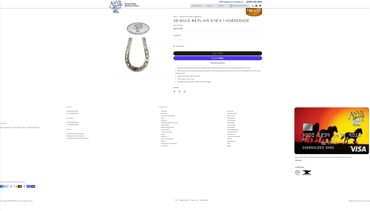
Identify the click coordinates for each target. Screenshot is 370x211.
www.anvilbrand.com (78, 136)
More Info (298, 160)
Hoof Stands (231, 127)
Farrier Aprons (165, 129)
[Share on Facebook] (174, 91)
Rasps (229, 146)
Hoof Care (230, 111)
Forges (163, 134)
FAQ (176, 200)
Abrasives (164, 111)
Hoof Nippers (231, 118)
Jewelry (229, 139)
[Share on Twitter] (179, 91)
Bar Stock (164, 120)
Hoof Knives (231, 116)
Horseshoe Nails (232, 132)
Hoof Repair (230, 123)
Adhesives (164, 113)
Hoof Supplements (233, 129)
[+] (181, 39)
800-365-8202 (255, 2)
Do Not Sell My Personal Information (78, 138)
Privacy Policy (194, 200)
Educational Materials (167, 127)
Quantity (177, 35)
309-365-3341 (73, 113)
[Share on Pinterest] (184, 91)
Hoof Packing (231, 120)
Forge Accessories (166, 132)
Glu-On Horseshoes (167, 139)
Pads (228, 143)
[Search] (253, 6)
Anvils (163, 118)
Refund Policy (204, 200)
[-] (175, 39)
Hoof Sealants (231, 125)
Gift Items (164, 136)
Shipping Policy (183, 200)
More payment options (218, 63)
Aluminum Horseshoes (168, 116)
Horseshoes (231, 134)
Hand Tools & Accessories (169, 143)
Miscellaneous (231, 141)
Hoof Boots (164, 146)
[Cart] (260, 6)
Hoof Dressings (232, 113)
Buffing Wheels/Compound (169, 123)
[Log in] (256, 6)
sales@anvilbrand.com (77, 133)
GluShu (163, 141)
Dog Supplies (165, 125)
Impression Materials (233, 136)
